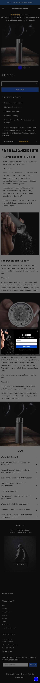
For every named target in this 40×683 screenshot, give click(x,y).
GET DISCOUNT (26, 346)
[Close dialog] (38, 330)
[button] (36, 679)
